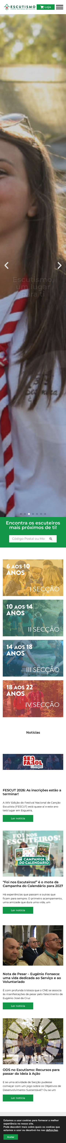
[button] (6, 265)
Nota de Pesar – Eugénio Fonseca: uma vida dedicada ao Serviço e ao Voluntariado (32, 978)
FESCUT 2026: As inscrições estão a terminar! (32, 792)
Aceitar (10, 1137)
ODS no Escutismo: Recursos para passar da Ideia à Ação (31, 1072)
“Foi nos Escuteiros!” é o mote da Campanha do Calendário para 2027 (33, 884)
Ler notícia (18, 818)
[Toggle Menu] (59, 7)
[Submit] (51, 538)
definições (52, 1130)
